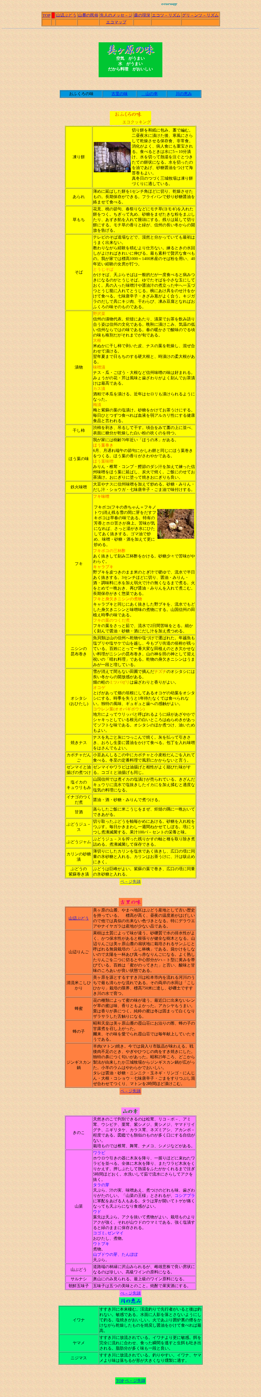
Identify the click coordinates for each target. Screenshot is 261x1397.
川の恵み (184, 94)
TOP (46, 15)
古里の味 (119, 94)
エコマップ (116, 22)
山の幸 (149, 94)
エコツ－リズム (166, 15)
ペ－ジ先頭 (130, 881)
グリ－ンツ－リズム (200, 15)
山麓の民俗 (88, 15)
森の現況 (142, 15)
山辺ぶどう (66, 15)
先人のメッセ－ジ (116, 15)
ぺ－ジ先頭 (130, 1293)
